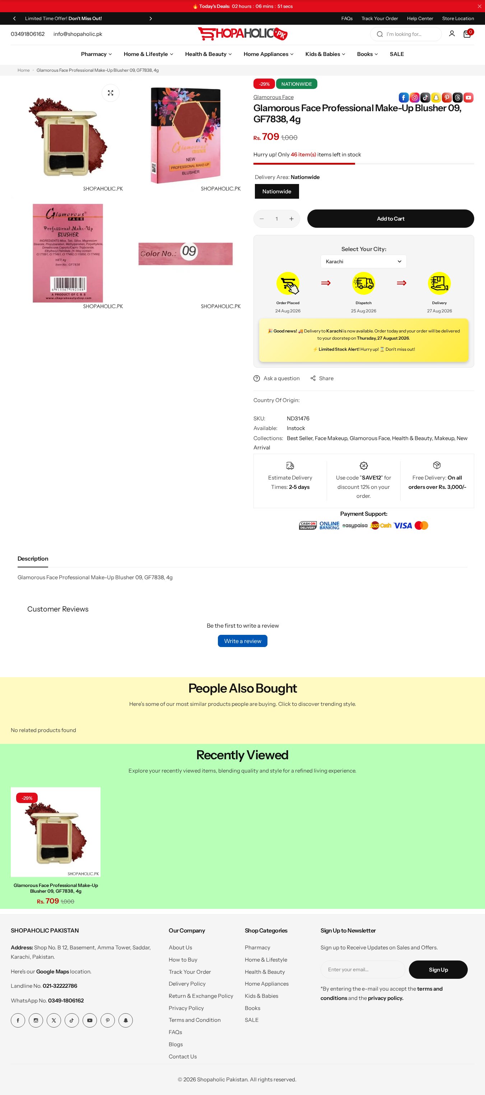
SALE (252, 1019)
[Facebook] (18, 1020)
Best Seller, (301, 438)
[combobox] (406, 34)
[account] (453, 34)
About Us (180, 947)
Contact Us (183, 1056)
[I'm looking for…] (380, 34)
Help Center (420, 18)
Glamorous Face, (371, 438)
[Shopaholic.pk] (243, 34)
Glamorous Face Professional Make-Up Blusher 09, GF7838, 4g (56, 888)
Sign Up (438, 969)
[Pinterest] (108, 1020)
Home (24, 70)
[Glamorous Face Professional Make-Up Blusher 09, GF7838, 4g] (56, 832)
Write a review (242, 641)
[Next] (150, 18)
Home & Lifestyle (266, 959)
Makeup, (445, 438)
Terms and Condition (195, 1019)
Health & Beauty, (413, 438)
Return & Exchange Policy (201, 995)
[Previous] (14, 18)
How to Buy (183, 959)
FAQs (347, 18)
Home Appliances (267, 983)
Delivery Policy (187, 983)
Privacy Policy (186, 1008)
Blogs (176, 1044)
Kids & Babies (261, 995)
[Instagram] (36, 1020)
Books (252, 1008)
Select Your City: (363, 248)
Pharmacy (257, 947)
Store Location (458, 18)
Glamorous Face (273, 97)
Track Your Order (380, 18)
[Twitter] (54, 1020)
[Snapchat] (125, 1020)
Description (33, 558)
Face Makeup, (332, 438)
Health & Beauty (265, 971)
